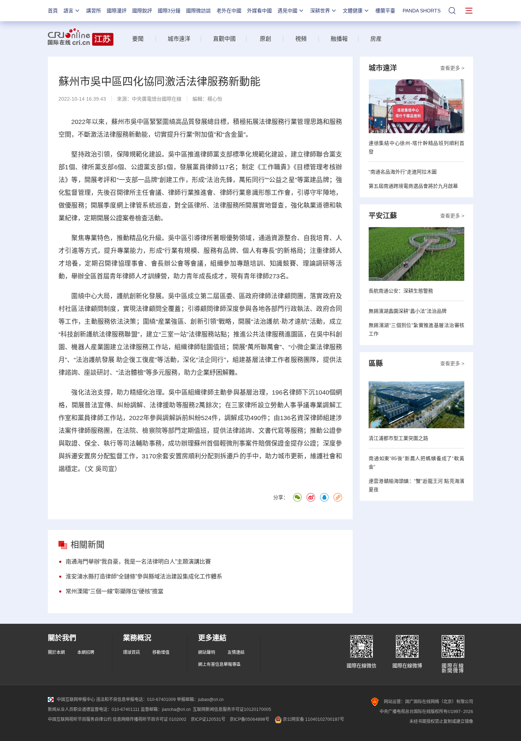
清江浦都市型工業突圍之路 (398, 438)
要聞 (138, 39)
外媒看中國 (259, 10)
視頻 (301, 39)
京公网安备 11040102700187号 (313, 719)
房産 (376, 39)
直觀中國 (224, 39)
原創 (265, 39)
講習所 (93, 10)
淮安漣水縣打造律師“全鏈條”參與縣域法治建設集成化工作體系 (144, 576)
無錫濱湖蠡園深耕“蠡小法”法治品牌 (408, 311)
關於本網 (56, 652)
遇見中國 (287, 10)
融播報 (339, 39)
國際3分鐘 (169, 10)
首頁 (53, 10)
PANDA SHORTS (422, 10)
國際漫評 (117, 10)
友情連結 (236, 652)
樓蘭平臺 (385, 10)
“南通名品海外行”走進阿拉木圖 (403, 172)
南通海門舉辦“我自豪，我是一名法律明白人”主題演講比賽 (138, 562)
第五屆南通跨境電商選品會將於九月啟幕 (413, 186)
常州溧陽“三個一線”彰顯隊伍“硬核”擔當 (114, 591)
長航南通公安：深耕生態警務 (401, 291)
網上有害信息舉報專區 (219, 664)
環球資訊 (131, 652)
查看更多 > (452, 68)
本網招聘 (85, 652)
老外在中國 (229, 10)
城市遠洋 (176, 39)
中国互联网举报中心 (76, 699)
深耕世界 (320, 10)
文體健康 (353, 10)
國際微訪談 (198, 10)
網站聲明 (206, 652)
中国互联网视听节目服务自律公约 (80, 719)
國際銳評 (142, 10)
